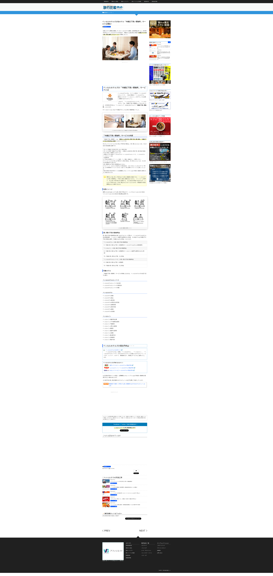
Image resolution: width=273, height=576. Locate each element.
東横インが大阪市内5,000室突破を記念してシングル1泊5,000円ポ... (163, 58)
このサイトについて (161, 545)
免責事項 (159, 550)
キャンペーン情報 (114, 494)
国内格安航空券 (129, 545)
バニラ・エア (144, 555)
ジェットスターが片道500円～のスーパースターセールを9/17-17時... (163, 47)
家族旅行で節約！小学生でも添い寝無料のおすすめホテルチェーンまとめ (127, 384)
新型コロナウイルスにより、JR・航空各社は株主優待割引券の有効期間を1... (163, 52)
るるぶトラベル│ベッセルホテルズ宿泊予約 (121, 370)
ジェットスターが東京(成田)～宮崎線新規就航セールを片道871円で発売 (125, 504)
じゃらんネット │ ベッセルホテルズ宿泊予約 (122, 368)
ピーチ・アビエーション (146, 550)
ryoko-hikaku (112, 468)
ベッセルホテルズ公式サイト (113, 350)
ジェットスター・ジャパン (146, 552)
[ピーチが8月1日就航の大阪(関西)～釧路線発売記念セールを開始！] (106, 486)
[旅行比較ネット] (113, 7)
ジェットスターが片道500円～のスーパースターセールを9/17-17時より (125, 493)
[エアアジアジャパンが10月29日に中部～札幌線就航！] (106, 483)
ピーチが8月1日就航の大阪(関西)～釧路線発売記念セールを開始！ (124, 487)
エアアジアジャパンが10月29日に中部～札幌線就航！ (121, 481)
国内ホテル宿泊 (129, 547)
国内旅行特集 (128, 557)
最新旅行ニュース (107, 26)
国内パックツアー (129, 550)
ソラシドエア (144, 547)
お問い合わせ (159, 552)
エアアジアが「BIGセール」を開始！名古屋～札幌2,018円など (123, 498)
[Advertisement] (124, 73)
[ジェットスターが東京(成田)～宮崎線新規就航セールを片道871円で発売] (106, 506)
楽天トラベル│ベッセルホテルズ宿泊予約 (121, 365)
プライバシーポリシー (161, 547)
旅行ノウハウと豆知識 (136, 1)
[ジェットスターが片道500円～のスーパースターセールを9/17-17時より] (106, 494)
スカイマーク (144, 545)
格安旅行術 (146, 1)
